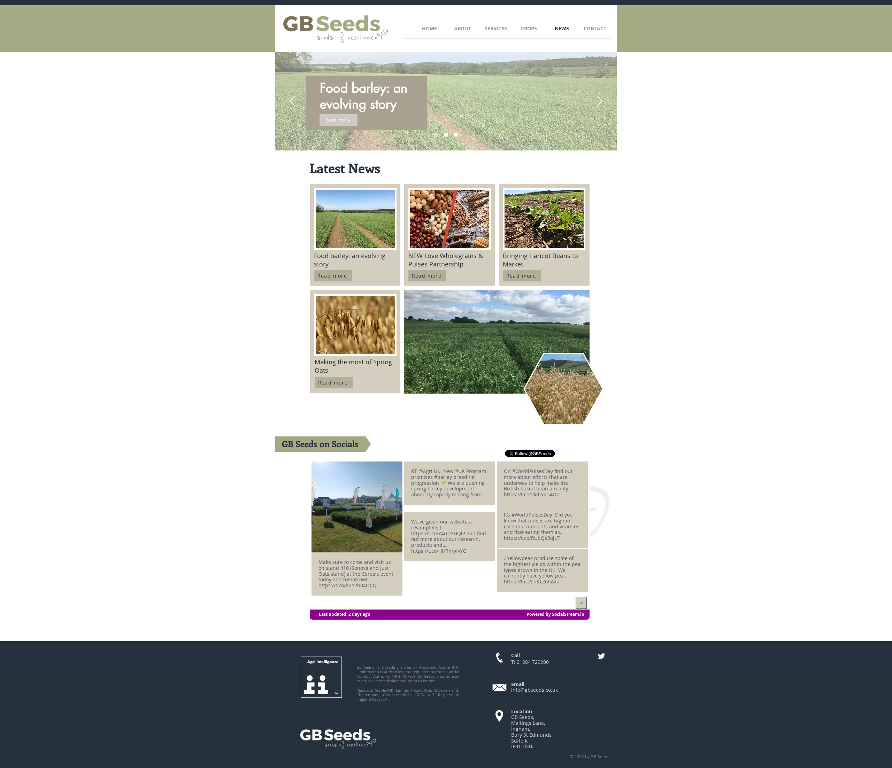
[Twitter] (601, 656)
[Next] (600, 101)
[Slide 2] (446, 135)
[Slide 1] (436, 135)
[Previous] (292, 101)
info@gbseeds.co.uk (534, 689)
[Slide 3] (456, 135)
